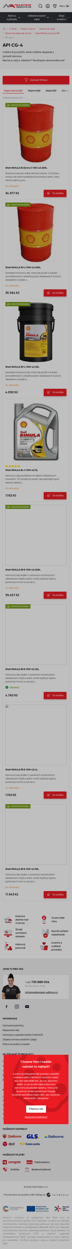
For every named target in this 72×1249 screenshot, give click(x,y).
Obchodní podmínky (13, 1025)
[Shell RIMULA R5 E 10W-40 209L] (35, 535)
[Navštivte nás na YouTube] (27, 1006)
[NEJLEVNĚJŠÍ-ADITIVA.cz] (17, 6)
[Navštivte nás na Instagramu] (17, 1006)
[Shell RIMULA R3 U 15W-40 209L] (35, 233)
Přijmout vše (36, 1109)
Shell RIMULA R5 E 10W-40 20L (22, 669)
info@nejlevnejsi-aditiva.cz (41, 992)
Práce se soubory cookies (16, 1044)
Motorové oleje (47, 28)
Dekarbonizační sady (37, 17)
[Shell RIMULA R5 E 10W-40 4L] (35, 735)
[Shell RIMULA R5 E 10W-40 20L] (35, 634)
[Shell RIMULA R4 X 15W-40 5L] (35, 432)
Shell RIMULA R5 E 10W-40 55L (22, 869)
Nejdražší (51, 90)
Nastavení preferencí (36, 1117)
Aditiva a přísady (12, 17)
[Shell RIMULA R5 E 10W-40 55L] (35, 834)
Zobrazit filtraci (38, 80)
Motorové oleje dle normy (18, 33)
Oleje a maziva (28, 28)
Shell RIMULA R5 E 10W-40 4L (21, 769)
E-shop (13, 28)
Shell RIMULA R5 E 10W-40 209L (23, 569)
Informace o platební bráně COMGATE (23, 1035)
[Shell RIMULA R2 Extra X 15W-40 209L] (35, 133)
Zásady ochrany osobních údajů (20, 1039)
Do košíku (58, 193)
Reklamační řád (11, 1030)
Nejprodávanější (13, 90)
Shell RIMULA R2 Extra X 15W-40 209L (26, 167)
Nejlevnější (34, 90)
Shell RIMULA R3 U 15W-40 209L (23, 267)
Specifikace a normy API (47, 33)
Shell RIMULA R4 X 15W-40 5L (21, 470)
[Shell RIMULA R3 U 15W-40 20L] (35, 332)
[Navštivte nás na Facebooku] (6, 1006)
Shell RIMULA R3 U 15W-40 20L (22, 367)
